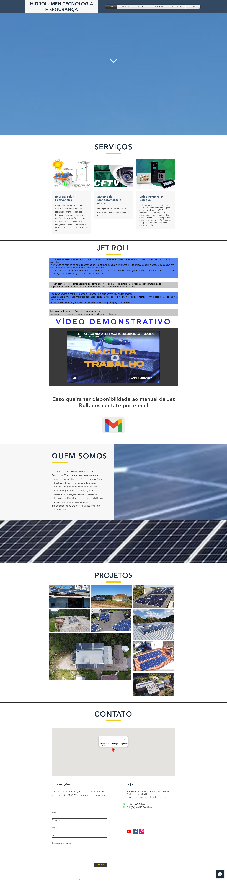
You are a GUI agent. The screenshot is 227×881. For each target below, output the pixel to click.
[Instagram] (141, 831)
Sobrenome (56, 820)
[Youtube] (128, 831)
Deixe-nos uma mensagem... (61, 843)
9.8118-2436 (142, 807)
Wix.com (82, 880)
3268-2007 (140, 803)
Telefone (55, 835)
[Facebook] (135, 831)
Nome (54, 812)
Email (54, 827)
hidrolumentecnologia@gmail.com (150, 797)
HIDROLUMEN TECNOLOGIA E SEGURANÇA (61, 6)
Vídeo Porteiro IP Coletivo (151, 198)
